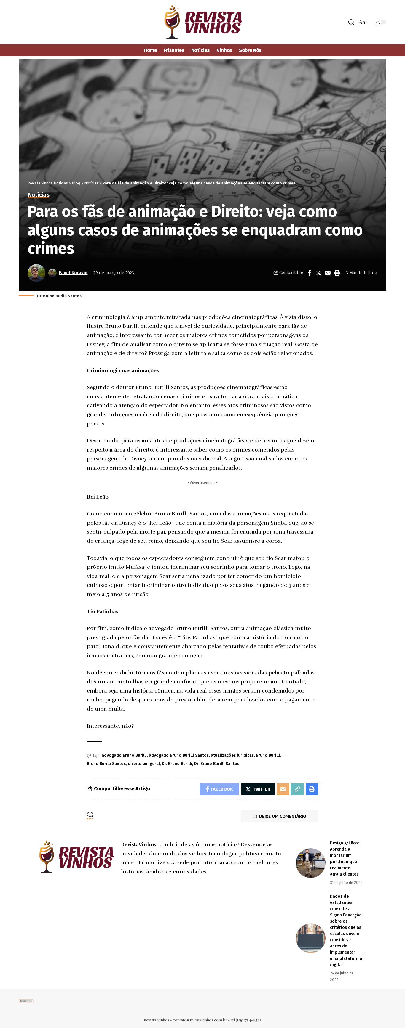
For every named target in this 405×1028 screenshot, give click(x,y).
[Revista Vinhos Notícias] (203, 22)
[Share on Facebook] (309, 273)
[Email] (327, 273)
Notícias (38, 195)
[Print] (337, 273)
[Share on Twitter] (318, 273)
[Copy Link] (297, 789)
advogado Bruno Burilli (124, 755)
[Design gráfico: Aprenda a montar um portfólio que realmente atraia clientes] (311, 863)
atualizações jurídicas (232, 755)
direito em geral (144, 763)
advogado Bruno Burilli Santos (179, 755)
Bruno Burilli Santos (106, 763)
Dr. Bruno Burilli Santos (216, 763)
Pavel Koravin (73, 272)
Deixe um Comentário (282, 816)
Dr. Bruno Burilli (177, 763)
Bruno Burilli (268, 755)
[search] (351, 22)
